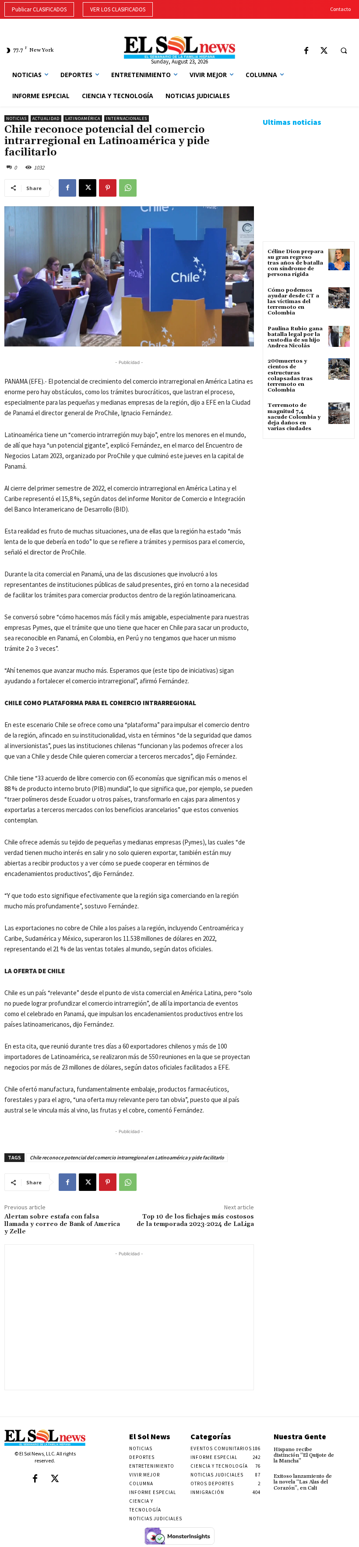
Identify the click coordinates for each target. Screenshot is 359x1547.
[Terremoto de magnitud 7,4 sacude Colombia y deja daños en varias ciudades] (339, 413)
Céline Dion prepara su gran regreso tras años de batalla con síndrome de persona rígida (295, 263)
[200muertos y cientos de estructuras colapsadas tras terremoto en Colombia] (339, 369)
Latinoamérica (82, 118)
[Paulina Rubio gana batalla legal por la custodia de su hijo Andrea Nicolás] (339, 336)
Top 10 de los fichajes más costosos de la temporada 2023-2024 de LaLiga (195, 1220)
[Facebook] (306, 51)
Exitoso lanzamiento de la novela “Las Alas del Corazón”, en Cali (303, 1482)
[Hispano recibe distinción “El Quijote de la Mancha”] (346, 1453)
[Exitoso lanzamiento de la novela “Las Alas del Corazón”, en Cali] (346, 1480)
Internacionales (126, 118)
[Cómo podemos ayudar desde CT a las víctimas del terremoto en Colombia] (339, 298)
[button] (344, 51)
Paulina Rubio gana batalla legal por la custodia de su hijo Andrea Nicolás (295, 337)
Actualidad (46, 118)
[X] (324, 51)
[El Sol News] (179, 47)
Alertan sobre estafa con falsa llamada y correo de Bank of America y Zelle (62, 1224)
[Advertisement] (129, 1319)
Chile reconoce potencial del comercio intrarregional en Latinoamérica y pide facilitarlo (127, 1157)
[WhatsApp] (128, 188)
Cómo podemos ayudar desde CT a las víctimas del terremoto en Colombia (293, 302)
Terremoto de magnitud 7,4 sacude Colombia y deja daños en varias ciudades (293, 417)
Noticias (16, 118)
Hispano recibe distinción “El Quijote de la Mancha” (304, 1455)
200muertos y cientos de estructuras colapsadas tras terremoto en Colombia (290, 375)
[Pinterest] (107, 188)
